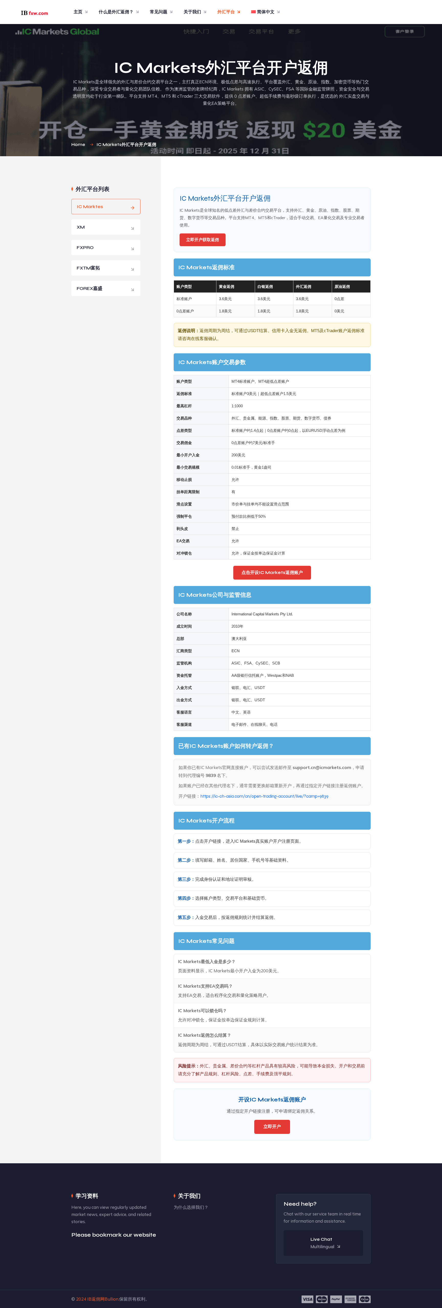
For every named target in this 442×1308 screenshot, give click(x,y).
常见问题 (158, 12)
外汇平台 (226, 12)
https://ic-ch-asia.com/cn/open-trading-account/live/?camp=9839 (264, 796)
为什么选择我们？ (191, 1207)
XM (81, 227)
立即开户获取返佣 (202, 239)
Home (79, 144)
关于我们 (192, 12)
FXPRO (85, 247)
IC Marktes (90, 206)
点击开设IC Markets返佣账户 (272, 572)
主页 (78, 12)
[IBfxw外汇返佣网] (33, 11)
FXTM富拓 (88, 268)
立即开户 (272, 1126)
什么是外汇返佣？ (116, 12)
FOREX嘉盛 (89, 288)
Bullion (111, 1299)
